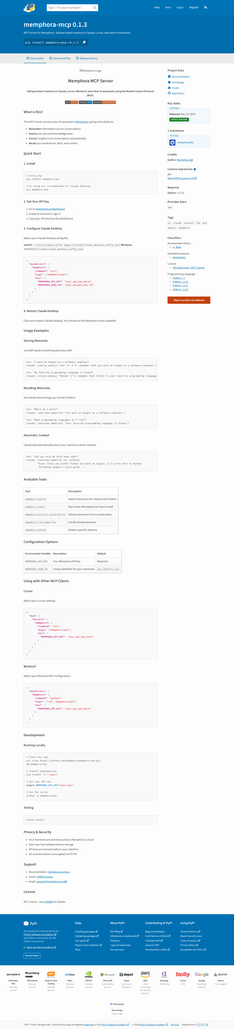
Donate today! (32, 955)
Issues (175, 88)
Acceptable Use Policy (191, 949)
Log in (180, 7)
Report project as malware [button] (189, 300)
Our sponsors (117, 949)
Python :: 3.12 (180, 289)
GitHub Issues (45, 877)
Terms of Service (189, 931)
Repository (178, 93)
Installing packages (85, 931)
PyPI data (174, 108)
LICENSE (48, 902)
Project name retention (87, 945)
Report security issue (191, 936)
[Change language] (205, 7)
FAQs (77, 949)
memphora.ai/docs (59, 872)
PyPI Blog (115, 931)
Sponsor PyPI (152, 945)
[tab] (35, 58)
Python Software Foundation (39, 934)
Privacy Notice (187, 945)
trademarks (89, 1024)
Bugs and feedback (155, 931)
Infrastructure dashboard (123, 936)
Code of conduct (189, 941)
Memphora (82, 122)
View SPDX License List (181, 178)
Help (157, 7)
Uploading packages (85, 936)
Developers (179, 257)
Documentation (181, 77)
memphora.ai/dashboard (50, 209)
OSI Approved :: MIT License (189, 268)
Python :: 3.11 (180, 285)
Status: (40, 947)
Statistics (115, 941)
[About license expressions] (194, 169)
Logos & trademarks (120, 945)
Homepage (178, 82)
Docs (168, 7)
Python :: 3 (179, 278)
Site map (175, 1024)
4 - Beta (177, 247)
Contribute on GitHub (156, 936)
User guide (80, 941)
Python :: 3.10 (180, 282)
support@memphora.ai (50, 881)
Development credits (156, 949)
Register (194, 7)
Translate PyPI (152, 941)
